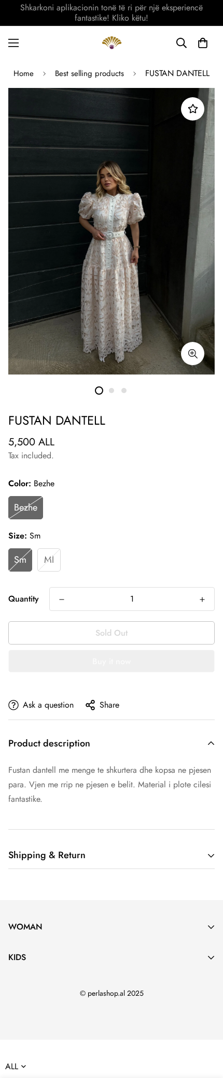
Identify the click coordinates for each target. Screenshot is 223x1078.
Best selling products (89, 73)
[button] (203, 43)
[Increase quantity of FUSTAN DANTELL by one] (202, 599)
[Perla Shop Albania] (112, 42)
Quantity (23, 599)
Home (23, 73)
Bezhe (25, 507)
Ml (49, 559)
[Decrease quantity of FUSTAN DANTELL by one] (62, 599)
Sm (20, 559)
